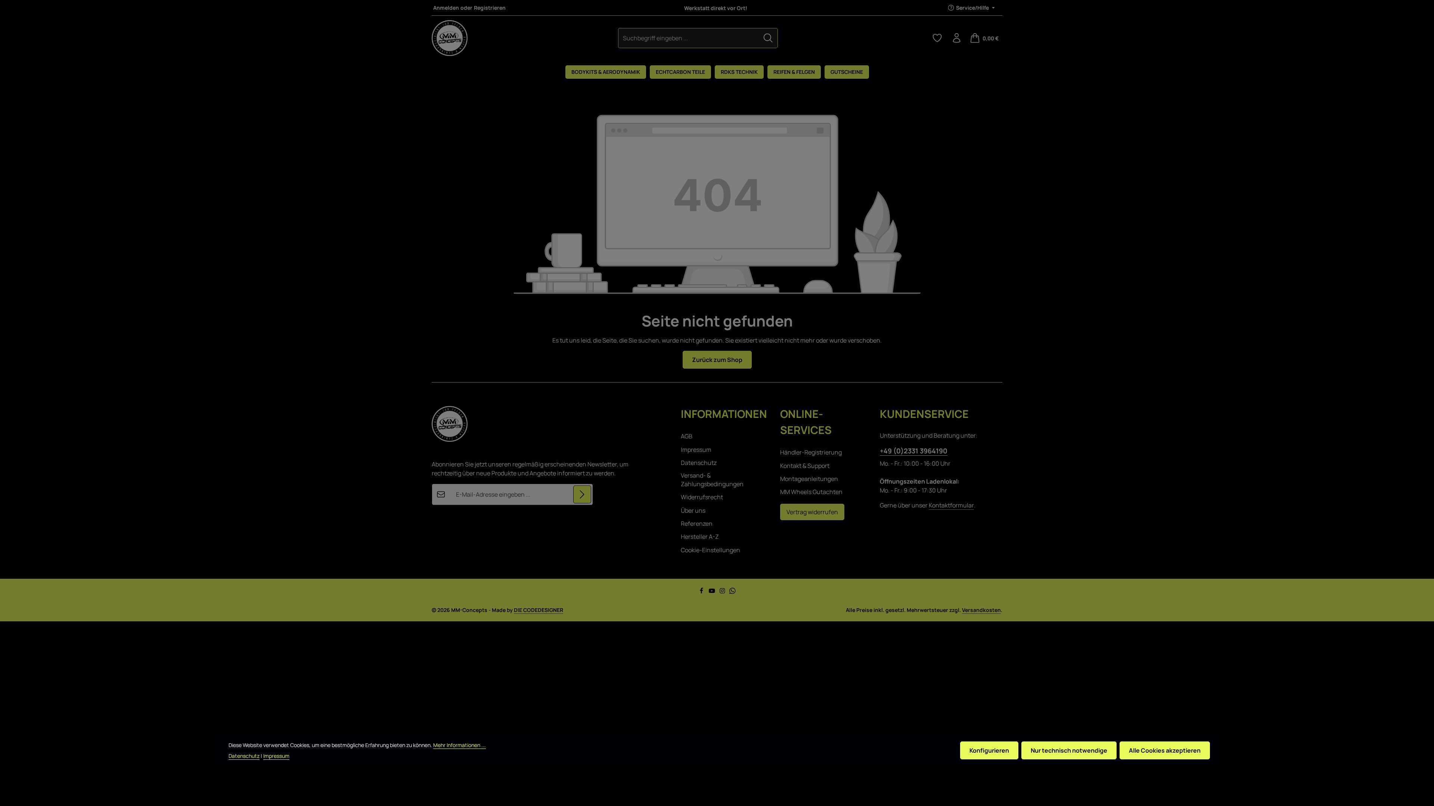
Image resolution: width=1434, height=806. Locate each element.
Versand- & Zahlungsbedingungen (712, 479)
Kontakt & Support (804, 466)
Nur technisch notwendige (1069, 750)
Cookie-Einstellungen (710, 550)
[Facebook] (702, 592)
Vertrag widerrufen (812, 512)
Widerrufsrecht (702, 497)
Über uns (693, 510)
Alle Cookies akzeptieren (1165, 750)
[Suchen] (768, 38)
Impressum (696, 450)
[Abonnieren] (582, 494)
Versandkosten (981, 609)
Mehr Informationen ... (459, 745)
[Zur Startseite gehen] (450, 38)
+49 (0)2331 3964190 (913, 450)
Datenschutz (699, 463)
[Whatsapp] (732, 592)
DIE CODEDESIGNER (538, 609)
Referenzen (697, 523)
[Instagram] (723, 592)
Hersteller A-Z (700, 536)
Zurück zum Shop (717, 360)
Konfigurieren (989, 750)
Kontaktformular (951, 505)
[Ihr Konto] (957, 38)
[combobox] (688, 38)
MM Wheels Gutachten (811, 492)
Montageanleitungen (809, 479)
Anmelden (446, 7)
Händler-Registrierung (811, 452)
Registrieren (490, 7)
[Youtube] (712, 592)
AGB (686, 436)
